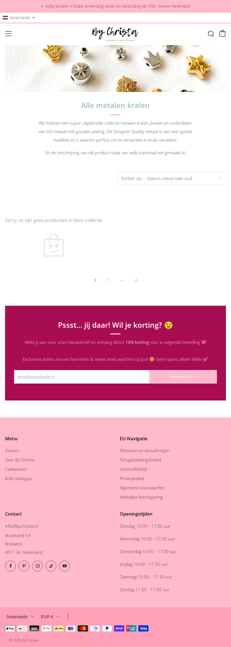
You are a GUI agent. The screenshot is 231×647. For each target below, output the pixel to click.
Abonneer (180, 376)
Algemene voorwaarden (142, 487)
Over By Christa (19, 460)
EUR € (47, 616)
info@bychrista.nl (21, 526)
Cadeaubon (16, 469)
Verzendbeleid (133, 469)
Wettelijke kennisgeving (141, 497)
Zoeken (12, 450)
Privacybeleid (132, 478)
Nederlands (17, 616)
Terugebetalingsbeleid (140, 460)
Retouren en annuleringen (145, 450)
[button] (19, 18)
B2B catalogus (18, 478)
